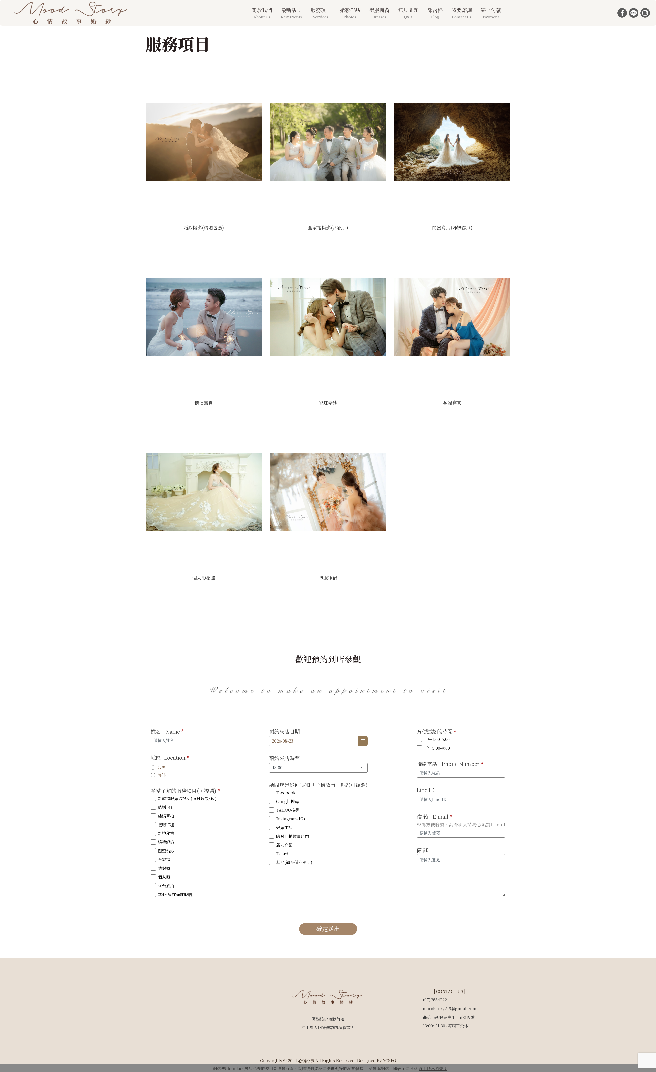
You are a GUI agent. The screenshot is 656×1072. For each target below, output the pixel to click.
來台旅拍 (166, 886)
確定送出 (328, 929)
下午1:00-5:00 (437, 739)
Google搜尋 (287, 801)
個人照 (164, 877)
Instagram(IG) (290, 819)
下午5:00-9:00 (437, 748)
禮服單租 (166, 825)
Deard (282, 854)
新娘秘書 (166, 833)
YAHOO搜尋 (287, 810)
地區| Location (170, 757)
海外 (161, 775)
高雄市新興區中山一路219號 (449, 1017)
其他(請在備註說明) (176, 894)
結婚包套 (166, 807)
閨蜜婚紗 (166, 851)
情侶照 (164, 868)
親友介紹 (284, 845)
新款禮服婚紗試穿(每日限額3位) (187, 799)
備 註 (422, 850)
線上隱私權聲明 (433, 1068)
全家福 (164, 860)
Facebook (285, 793)
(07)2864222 (435, 1000)
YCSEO (389, 1061)
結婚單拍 (166, 816)
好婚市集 (284, 827)
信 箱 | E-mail (434, 816)
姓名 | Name (167, 731)
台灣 (161, 767)
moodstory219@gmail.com (449, 1008)
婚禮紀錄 (166, 842)
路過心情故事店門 (292, 836)
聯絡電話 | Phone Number (450, 763)
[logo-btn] (71, 11)
